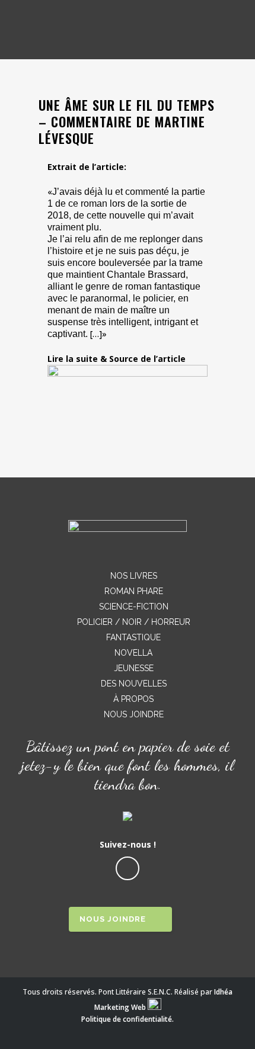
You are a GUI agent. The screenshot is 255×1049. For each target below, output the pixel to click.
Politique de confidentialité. (127, 1019)
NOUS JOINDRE (112, 919)
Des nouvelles (134, 683)
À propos (133, 699)
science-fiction (133, 606)
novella (133, 652)
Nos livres (133, 575)
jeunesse (134, 668)
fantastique (133, 637)
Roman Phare (133, 591)
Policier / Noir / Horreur (133, 622)
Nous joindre (134, 714)
